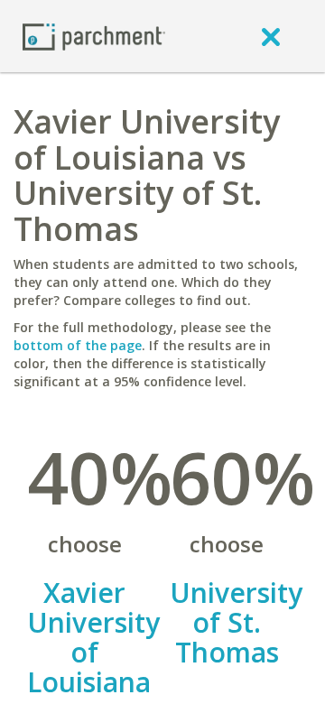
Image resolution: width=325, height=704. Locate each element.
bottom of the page (78, 345)
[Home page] (94, 35)
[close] (271, 36)
